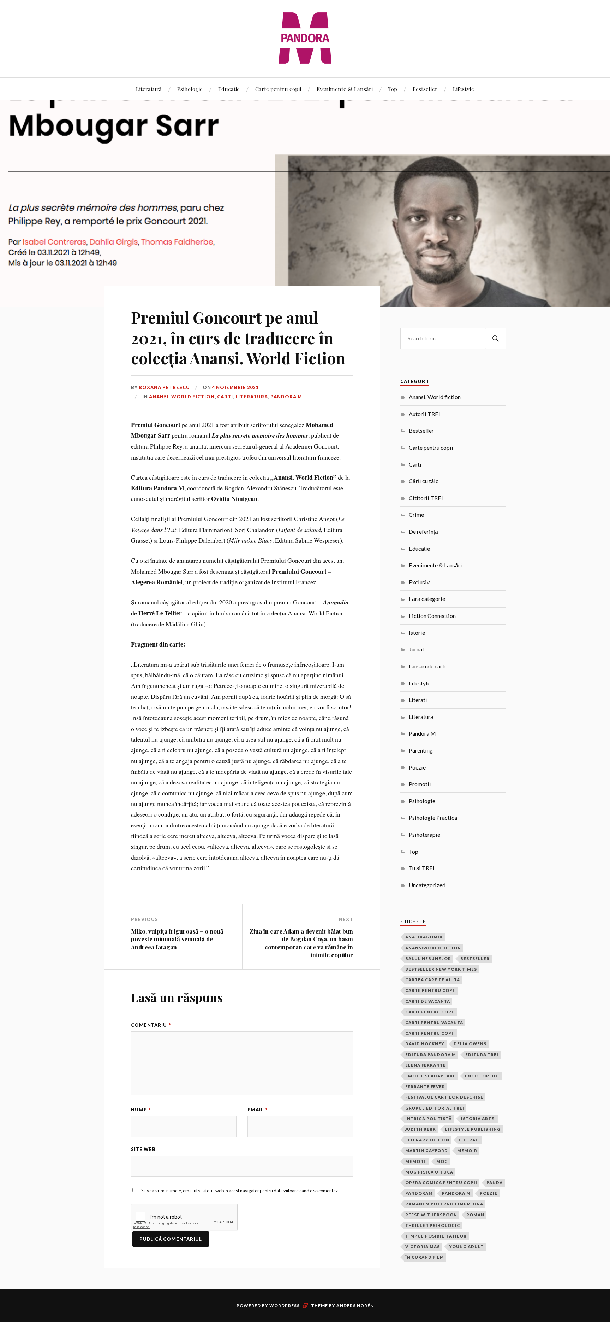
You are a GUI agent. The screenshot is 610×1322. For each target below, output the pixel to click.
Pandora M (286, 396)
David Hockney (424, 1043)
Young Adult (466, 1246)
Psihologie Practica (433, 817)
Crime (416, 514)
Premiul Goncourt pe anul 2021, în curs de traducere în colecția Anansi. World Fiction (238, 337)
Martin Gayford (426, 1150)
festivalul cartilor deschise (444, 1097)
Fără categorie (427, 598)
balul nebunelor (428, 958)
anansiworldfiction (433, 948)
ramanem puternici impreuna (444, 1203)
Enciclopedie (482, 1076)
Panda (494, 1182)
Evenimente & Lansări (345, 89)
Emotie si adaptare (430, 1076)
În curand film (424, 1257)
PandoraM (419, 1193)
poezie (488, 1193)
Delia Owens (470, 1043)
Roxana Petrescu (164, 387)
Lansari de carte (428, 666)
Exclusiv (419, 582)
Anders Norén (355, 1305)
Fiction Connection (432, 615)
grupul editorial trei (434, 1108)
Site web (143, 1149)
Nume (141, 1109)
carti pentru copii (430, 1012)
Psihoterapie (424, 834)
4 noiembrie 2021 (235, 387)
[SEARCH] (495, 338)
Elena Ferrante (425, 1065)
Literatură (149, 89)
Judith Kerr (420, 1129)
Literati (418, 699)
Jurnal (416, 649)
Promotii (420, 783)
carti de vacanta (427, 1001)
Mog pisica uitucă (429, 1172)
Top (392, 89)
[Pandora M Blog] (305, 38)
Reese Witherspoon (431, 1214)
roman (475, 1214)
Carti (225, 396)
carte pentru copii (430, 990)
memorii (416, 1161)
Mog (442, 1161)
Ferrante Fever (425, 1086)
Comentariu (151, 1025)
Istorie (417, 632)
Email (257, 1109)
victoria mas (422, 1246)
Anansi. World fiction (182, 396)
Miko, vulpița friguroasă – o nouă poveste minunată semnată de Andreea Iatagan (177, 938)
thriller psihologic (432, 1225)
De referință (423, 531)
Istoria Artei (478, 1118)
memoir (467, 1150)
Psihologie (190, 89)
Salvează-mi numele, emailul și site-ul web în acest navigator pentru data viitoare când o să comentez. (240, 1190)
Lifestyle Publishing (473, 1129)
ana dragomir (424, 937)
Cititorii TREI (426, 498)
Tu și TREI (422, 868)
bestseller (475, 958)
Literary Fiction (427, 1139)
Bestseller (425, 89)
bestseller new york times (441, 969)
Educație (229, 89)
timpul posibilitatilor (436, 1236)
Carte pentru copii (278, 89)
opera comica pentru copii (441, 1182)
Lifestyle (463, 89)
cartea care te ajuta (432, 979)
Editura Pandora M (430, 1054)
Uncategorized (427, 885)
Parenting (421, 750)
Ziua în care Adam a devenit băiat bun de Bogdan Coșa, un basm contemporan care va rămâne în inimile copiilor (301, 942)
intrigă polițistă (428, 1118)
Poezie (417, 767)
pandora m (456, 1193)
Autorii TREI (424, 413)
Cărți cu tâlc (423, 481)
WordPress (284, 1305)
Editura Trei (481, 1054)
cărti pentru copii (430, 1033)
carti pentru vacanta (434, 1022)
